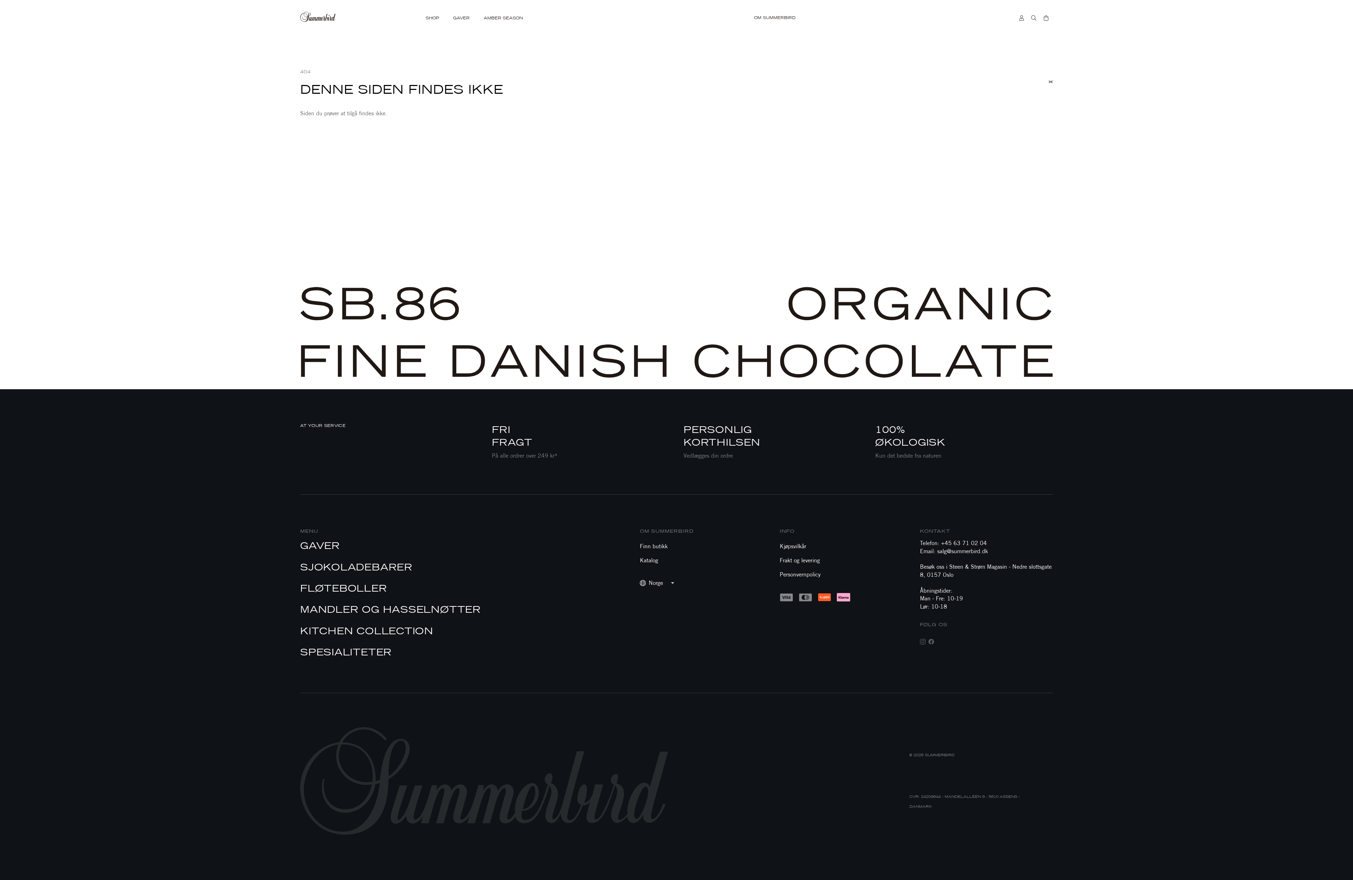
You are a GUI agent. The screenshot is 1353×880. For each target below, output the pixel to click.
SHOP (432, 18)
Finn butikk (654, 546)
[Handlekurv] (1046, 18)
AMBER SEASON (503, 18)
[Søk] (1034, 18)
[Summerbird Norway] (331, 18)
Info (787, 531)
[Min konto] (1021, 18)
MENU (309, 531)
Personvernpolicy (800, 574)
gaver (461, 18)
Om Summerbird (775, 17)
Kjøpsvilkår (793, 546)
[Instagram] (923, 641)
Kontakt (935, 531)
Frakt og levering (800, 560)
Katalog (649, 560)
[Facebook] (931, 641)
